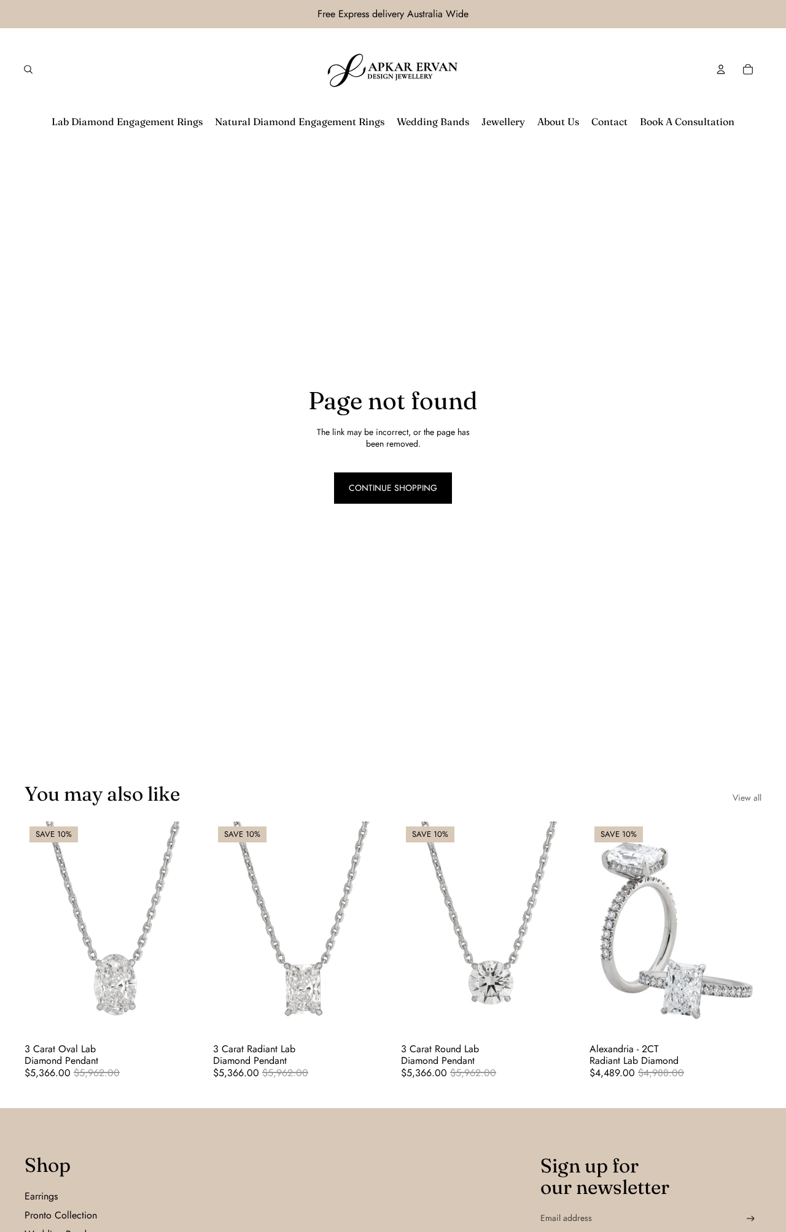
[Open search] (28, 69)
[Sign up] (750, 1219)
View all (747, 798)
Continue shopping (393, 488)
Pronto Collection (61, 1215)
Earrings (41, 1196)
